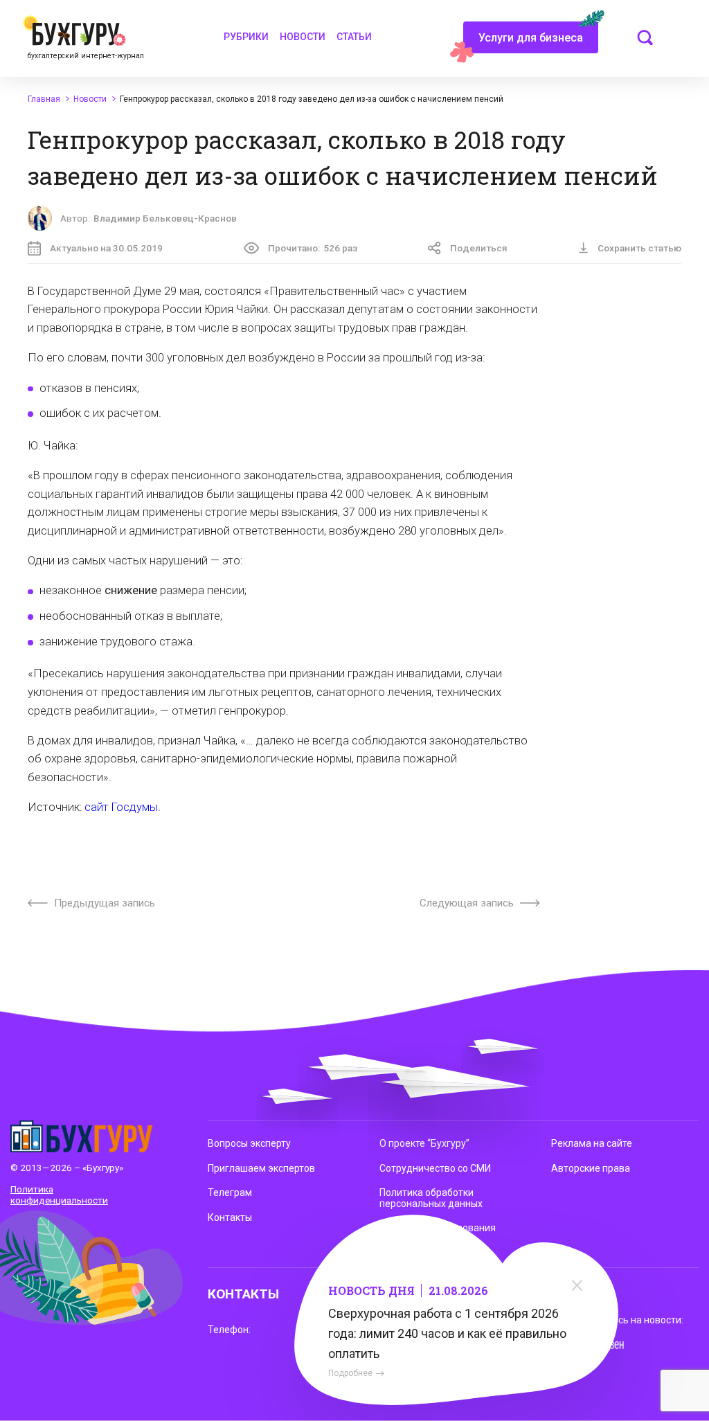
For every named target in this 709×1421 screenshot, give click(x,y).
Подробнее (350, 1373)
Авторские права (590, 1168)
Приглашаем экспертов (261, 1168)
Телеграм (230, 1192)
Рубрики (246, 36)
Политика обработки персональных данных (431, 1198)
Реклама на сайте (591, 1143)
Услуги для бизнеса (530, 37)
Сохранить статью (639, 247)
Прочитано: (312, 247)
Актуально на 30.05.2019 (106, 247)
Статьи (354, 36)
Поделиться (479, 247)
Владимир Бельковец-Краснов (165, 218)
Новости (302, 36)
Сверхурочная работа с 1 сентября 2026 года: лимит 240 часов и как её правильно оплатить (447, 1333)
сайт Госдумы (121, 807)
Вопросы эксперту (249, 1143)
